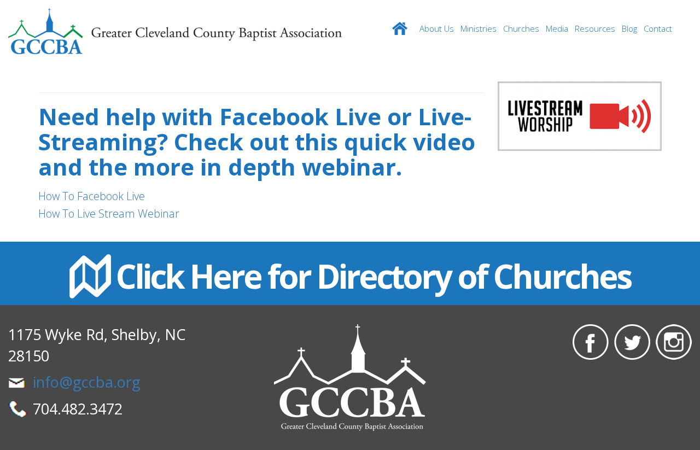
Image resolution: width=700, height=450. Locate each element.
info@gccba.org (87, 382)
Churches (521, 28)
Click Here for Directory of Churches (373, 276)
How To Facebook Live (91, 196)
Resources (595, 28)
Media (557, 28)
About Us (436, 28)
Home (399, 28)
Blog (629, 28)
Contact (658, 28)
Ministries (478, 28)
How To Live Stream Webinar (110, 213)
